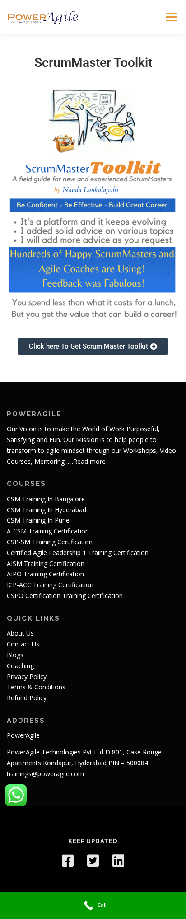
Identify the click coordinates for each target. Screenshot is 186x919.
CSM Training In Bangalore (46, 499)
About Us (20, 633)
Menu (170, 17)
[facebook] (67, 860)
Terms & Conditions (36, 687)
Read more (89, 461)
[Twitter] (93, 860)
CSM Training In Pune (38, 520)
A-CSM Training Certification (48, 531)
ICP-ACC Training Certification (50, 584)
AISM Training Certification (45, 563)
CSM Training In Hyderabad (46, 509)
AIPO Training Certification (45, 574)
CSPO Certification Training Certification (65, 595)
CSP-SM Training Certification (50, 541)
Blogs (15, 654)
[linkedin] (118, 860)
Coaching (20, 665)
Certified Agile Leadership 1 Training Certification (78, 552)
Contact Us (23, 644)
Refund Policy (26, 697)
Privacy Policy (26, 676)
